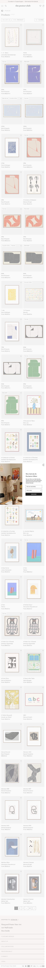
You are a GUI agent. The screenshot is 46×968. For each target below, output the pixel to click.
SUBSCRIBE (33, 494)
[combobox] (33, 490)
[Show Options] (40, 490)
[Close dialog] (44, 465)
